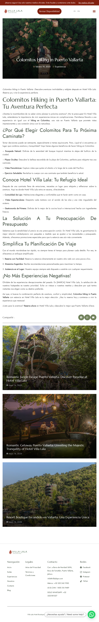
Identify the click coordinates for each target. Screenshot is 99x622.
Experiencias (60, 66)
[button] (94, 11)
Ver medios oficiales (86, 2)
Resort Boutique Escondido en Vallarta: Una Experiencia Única (47, 517)
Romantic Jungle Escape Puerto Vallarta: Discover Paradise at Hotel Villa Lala (46, 378)
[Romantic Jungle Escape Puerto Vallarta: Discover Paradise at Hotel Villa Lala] (49, 358)
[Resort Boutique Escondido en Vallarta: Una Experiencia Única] (49, 494)
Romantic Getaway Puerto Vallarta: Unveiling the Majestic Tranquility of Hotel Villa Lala (45, 447)
